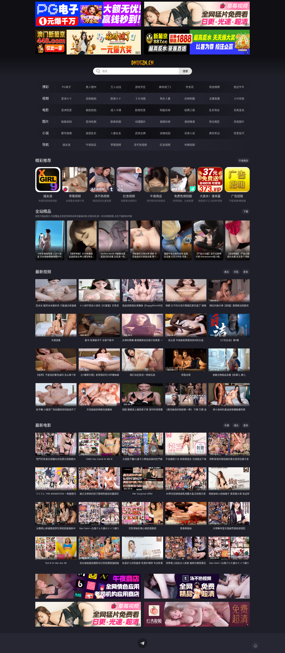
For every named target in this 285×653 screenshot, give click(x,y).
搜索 (185, 71)
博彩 (45, 87)
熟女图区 (214, 121)
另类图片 (239, 121)
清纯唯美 (189, 121)
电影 (45, 110)
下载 (245, 211)
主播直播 (214, 98)
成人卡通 (116, 110)
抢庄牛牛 (239, 87)
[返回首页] (255, 646)
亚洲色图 (91, 121)
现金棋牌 (214, 87)
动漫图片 (140, 121)
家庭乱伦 (91, 133)
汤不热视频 (140, 145)
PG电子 (66, 87)
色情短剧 (189, 145)
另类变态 (239, 110)
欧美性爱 (140, 110)
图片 (45, 121)
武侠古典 (140, 133)
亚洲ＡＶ (66, 98)
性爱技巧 (239, 133)
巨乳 (236, 271)
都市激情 (66, 133)
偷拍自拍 (91, 110)
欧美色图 (116, 121)
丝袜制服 (189, 98)
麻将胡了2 (165, 87)
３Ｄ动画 (140, 98)
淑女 (236, 425)
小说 (45, 133)
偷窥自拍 (66, 121)
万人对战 (116, 87)
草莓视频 (116, 145)
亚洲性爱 (66, 110)
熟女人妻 (165, 98)
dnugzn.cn (142, 62)
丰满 (226, 425)
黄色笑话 (214, 133)
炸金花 (190, 87)
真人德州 (91, 87)
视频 (45, 98)
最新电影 (43, 425)
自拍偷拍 (91, 98)
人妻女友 (116, 133)
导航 (45, 144)
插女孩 (66, 145)
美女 (226, 271)
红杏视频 (165, 145)
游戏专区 (140, 87)
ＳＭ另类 (239, 98)
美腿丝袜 (165, 121)
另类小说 (189, 133)
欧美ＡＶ (116, 98)
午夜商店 (91, 145)
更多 (245, 271)
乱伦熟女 (214, 110)
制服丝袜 (165, 110)
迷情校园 (165, 133)
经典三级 (189, 110)
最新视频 (43, 271)
